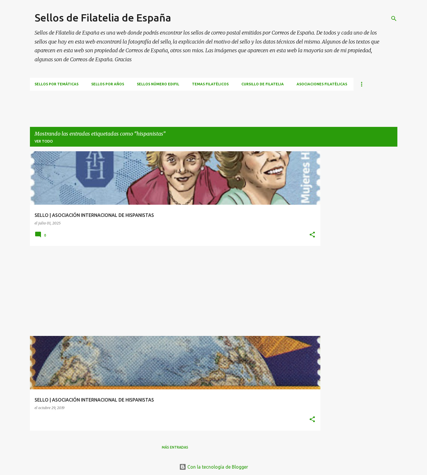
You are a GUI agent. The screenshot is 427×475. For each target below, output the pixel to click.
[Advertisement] (135, 104)
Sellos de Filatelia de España (103, 18)
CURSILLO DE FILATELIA (262, 84)
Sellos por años (107, 84)
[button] (312, 235)
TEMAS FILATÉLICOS (210, 84)
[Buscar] (393, 19)
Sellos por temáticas (56, 84)
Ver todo (44, 141)
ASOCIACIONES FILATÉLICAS (322, 84)
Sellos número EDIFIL (158, 84)
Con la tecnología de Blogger (217, 466)
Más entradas (175, 447)
